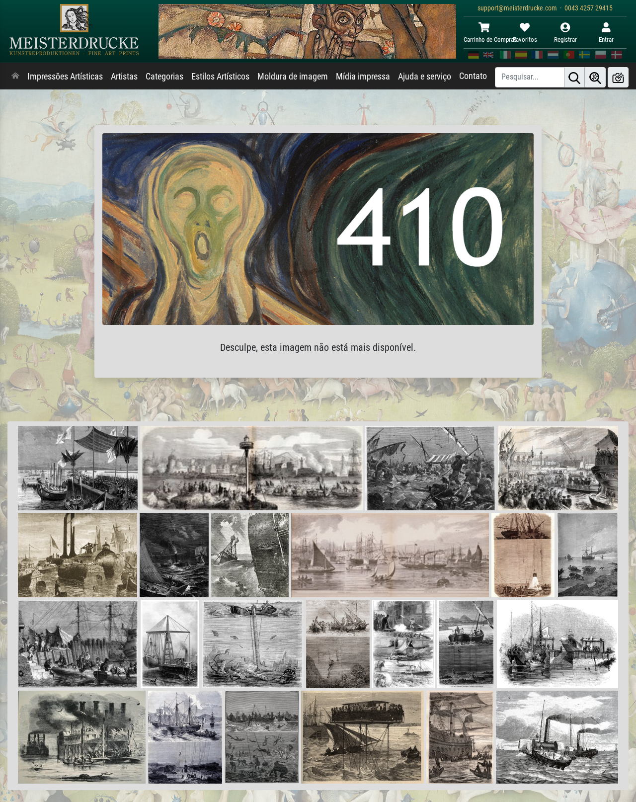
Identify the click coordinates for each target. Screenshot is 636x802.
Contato (473, 76)
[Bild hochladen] (618, 77)
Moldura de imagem (292, 76)
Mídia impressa (363, 76)
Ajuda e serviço (424, 76)
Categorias (164, 76)
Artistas (124, 76)
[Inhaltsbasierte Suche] (595, 77)
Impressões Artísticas (65, 76)
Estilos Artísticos (220, 76)
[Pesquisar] (574, 77)
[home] (15, 76)
